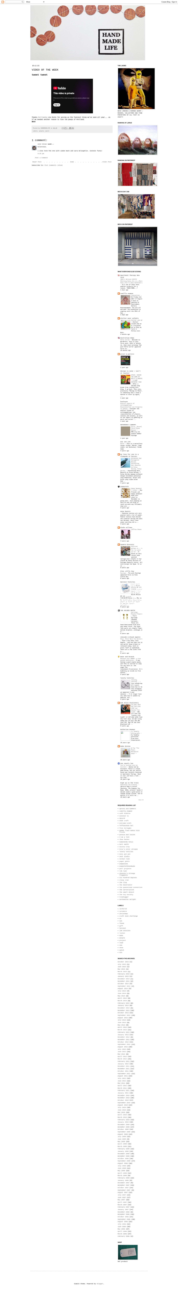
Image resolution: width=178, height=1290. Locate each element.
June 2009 (122, 1139)
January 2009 (123, 1151)
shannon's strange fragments (127, 874)
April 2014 (122, 998)
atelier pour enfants (129, 318)
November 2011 (124, 1068)
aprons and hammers (127, 808)
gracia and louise (127, 834)
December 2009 (124, 1124)
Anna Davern (125, 511)
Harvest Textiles (127, 582)
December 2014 (124, 979)
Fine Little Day (127, 571)
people (41, 131)
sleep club (124, 880)
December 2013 (124, 1008)
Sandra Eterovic (127, 544)
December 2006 (124, 1212)
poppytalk (124, 486)
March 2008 (122, 1175)
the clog (123, 882)
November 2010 (124, 1098)
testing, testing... (135, 680)
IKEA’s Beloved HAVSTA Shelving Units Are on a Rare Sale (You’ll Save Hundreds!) (131, 281)
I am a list (124, 837)
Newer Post (37, 162)
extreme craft (125, 823)
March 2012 (122, 1059)
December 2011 (124, 1066)
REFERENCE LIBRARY (128, 425)
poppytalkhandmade (127, 866)
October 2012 (123, 1042)
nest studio (124, 856)
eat (120, 921)
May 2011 (121, 1083)
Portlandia (42, 117)
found (121, 923)
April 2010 (122, 1115)
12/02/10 (123, 909)
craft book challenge (128, 916)
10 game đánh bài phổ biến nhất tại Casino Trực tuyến (136, 708)
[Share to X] (68, 128)
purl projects (125, 868)
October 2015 (123, 962)
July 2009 (122, 1136)
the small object (126, 892)
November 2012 (124, 1039)
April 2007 (122, 1202)
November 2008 (124, 1156)
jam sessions (124, 930)
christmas (123, 913)
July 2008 (122, 1166)
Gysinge (123, 573)
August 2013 (123, 1018)
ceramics (123, 911)
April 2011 (122, 1086)
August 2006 (123, 1221)
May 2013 (121, 1025)
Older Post (107, 162)
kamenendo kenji (126, 842)
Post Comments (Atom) (54, 165)
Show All (141, 799)
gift (121, 926)
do (120, 918)
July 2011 (122, 1078)
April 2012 (122, 1056)
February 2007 (124, 1207)
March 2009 (122, 1146)
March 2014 (122, 1001)
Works (122, 443)
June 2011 (122, 1081)
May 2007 (121, 1200)
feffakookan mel (126, 825)
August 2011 (123, 1076)
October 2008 (123, 1158)
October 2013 (123, 1013)
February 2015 (124, 974)
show (121, 947)
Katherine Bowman (127, 729)
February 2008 (124, 1178)
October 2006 (123, 1217)
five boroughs (125, 828)
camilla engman (126, 293)
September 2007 (124, 1190)
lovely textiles (127, 678)
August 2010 (123, 1105)
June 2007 (122, 1197)
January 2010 (123, 1122)
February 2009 (124, 1149)
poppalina (123, 864)
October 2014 (123, 983)
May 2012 (121, 1054)
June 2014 (122, 993)
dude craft (124, 821)
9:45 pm (41, 153)
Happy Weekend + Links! (136, 489)
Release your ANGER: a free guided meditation (130, 659)
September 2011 (124, 1073)
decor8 (122, 818)
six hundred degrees (128, 877)
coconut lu (124, 816)
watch (47, 131)
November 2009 (124, 1127)
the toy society (126, 894)
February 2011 (124, 1090)
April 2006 (122, 1231)
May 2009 (121, 1141)
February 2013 (124, 1032)
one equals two (126, 763)
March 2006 (122, 1234)
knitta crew (124, 847)
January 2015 (123, 976)
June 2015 (122, 966)
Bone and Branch (127, 657)
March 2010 (122, 1117)
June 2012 (122, 1051)
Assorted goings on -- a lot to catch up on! (136, 549)
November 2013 (124, 1010)
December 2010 (124, 1095)
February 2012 (124, 1061)
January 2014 (123, 1005)
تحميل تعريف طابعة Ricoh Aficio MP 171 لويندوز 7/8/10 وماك (136, 587)
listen (122, 933)
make (121, 935)
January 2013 (123, 1035)
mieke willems (126, 527)
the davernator (125, 885)
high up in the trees (129, 783)
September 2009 (124, 1132)
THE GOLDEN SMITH (127, 610)
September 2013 (124, 1015)
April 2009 (122, 1144)
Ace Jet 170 (125, 442)
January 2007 (123, 1209)
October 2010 (123, 1100)
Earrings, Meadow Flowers (136, 613)
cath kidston (124, 813)
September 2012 (124, 1044)
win (120, 952)
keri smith (124, 844)
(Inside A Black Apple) (130, 637)
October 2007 (123, 1188)
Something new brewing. (129, 785)
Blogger (100, 1284)
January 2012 (123, 1064)
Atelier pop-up (136, 320)
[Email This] (63, 128)
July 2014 (122, 991)
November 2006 (124, 1214)
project (122, 940)
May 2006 (121, 1229)
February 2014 (124, 1003)
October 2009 (123, 1129)
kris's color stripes (128, 849)
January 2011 (123, 1093)
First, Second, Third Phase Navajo (136, 428)
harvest (122, 928)
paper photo (124, 861)
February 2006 (124, 1236)
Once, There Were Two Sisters (131, 639)
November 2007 (124, 1185)
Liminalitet (136, 295)
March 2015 (122, 971)
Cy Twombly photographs (136, 732)
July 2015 (122, 964)
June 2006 (122, 1226)
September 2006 (124, 1219)
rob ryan (123, 871)
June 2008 (122, 1168)
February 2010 (124, 1120)
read (121, 943)
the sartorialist (126, 890)
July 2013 (122, 1020)
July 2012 (122, 1049)
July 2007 (122, 1195)
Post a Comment (41, 158)
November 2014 (124, 981)
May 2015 (121, 969)
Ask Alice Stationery (129, 703)
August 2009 (123, 1134)
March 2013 (122, 1030)
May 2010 (121, 1112)
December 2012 (124, 1037)
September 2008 (124, 1161)
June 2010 (122, 1110)
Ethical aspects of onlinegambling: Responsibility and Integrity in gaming (131, 406)
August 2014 (123, 988)
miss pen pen (124, 854)
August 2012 (123, 1047)
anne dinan (42, 144)
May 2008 (121, 1170)
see (120, 945)
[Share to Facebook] (70, 128)
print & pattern (127, 354)
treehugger (124, 897)
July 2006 (122, 1224)
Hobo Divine (125, 746)
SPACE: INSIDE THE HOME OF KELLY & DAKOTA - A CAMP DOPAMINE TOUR (136, 378)
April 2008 (122, 1173)
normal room (124, 859)
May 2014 (121, 996)
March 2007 (122, 1205)
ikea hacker (124, 839)
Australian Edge (127, 338)
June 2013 (122, 1022)
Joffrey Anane (136, 529)
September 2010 (124, 1103)
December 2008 (124, 1153)
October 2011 (123, 1071)
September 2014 (124, 986)
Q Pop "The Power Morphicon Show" (135, 750)
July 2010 (122, 1107)
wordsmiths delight (127, 899)
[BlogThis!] (65, 128)
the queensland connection (130, 887)
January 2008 (123, 1180)
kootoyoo (124, 401)
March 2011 (122, 1088)
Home (72, 162)
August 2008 (123, 1163)
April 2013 (122, 1027)
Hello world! (125, 340)
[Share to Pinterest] (73, 128)
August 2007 (123, 1192)
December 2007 (124, 1183)
